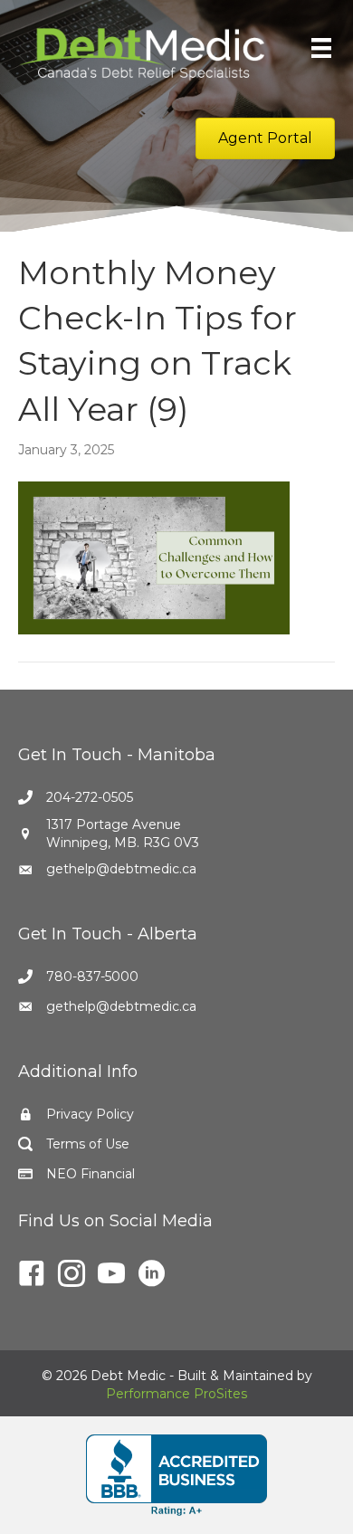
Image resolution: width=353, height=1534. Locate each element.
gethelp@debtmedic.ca (121, 869)
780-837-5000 (92, 976)
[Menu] (321, 48)
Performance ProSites (176, 1394)
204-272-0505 (89, 797)
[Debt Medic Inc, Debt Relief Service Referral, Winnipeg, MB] (176, 1475)
